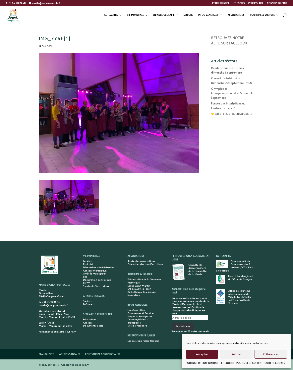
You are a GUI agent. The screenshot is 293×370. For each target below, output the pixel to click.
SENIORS (188, 15)
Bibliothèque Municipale (142, 292)
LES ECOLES (239, 3)
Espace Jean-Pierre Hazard (143, 340)
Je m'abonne (183, 326)
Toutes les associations (141, 261)
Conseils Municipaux (94, 270)
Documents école (93, 325)
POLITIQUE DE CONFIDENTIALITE (102, 354)
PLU (85, 276)
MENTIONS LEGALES (69, 354)
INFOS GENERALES (208, 15)
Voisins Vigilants (137, 325)
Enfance (87, 304)
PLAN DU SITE (46, 354)
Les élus (87, 261)
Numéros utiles (136, 310)
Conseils (87, 322)
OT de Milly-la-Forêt (139, 288)
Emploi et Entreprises (140, 316)
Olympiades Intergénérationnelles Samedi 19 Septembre (232, 93)
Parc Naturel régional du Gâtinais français (240, 277)
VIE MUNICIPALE (135, 15)
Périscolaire (89, 319)
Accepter (202, 354)
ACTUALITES (111, 15)
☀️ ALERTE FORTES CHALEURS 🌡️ (232, 114)
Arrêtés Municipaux (94, 273)
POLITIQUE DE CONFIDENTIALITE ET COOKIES (210, 362)
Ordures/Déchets (138, 319)
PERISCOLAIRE (255, 3)
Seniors (87, 301)
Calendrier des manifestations (145, 264)
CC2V (86, 283)
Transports (134, 322)
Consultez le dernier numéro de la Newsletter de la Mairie (198, 269)
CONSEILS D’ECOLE (277, 3)
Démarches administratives (99, 267)
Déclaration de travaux (97, 279)
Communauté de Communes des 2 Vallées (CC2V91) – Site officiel (234, 265)
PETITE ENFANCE (220, 3)
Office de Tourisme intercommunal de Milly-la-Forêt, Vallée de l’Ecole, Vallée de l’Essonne (240, 297)
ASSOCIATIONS (236, 15)
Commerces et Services (141, 313)
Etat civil (88, 264)
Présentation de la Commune (144, 279)
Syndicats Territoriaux (96, 286)
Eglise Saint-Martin (139, 285)
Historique (134, 282)
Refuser (236, 354)
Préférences (271, 354)
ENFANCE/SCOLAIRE (163, 15)
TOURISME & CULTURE (262, 15)
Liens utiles (134, 295)
